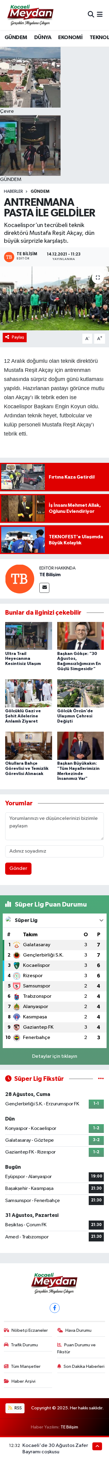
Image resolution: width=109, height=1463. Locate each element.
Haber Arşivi (23, 1381)
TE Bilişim (50, 574)
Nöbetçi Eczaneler (30, 1330)
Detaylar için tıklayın (54, 1056)
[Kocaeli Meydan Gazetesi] (31, 14)
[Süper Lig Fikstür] (101, 1078)
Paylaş (18, 337)
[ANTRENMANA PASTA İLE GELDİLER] (54, 298)
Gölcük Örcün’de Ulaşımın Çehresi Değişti (75, 716)
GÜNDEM (16, 37)
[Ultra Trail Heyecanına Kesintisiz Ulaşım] (28, 635)
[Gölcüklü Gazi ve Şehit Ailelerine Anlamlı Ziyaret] (28, 693)
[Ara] (91, 15)
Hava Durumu (78, 1330)
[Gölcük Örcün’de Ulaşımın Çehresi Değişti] (80, 693)
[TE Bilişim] (19, 578)
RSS (18, 1408)
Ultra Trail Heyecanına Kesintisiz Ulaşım (23, 659)
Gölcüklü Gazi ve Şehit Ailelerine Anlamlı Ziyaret (23, 716)
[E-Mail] (44, 588)
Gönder (18, 868)
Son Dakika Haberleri (84, 1366)
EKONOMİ (70, 37)
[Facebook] (55, 1308)
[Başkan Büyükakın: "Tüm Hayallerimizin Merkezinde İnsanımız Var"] (80, 745)
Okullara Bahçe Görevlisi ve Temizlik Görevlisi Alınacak (26, 768)
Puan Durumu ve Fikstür (76, 1348)
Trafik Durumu (24, 1345)
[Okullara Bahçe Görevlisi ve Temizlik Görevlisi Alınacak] (28, 745)
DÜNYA (42, 37)
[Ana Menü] (100, 15)
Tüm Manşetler (26, 1366)
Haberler (13, 191)
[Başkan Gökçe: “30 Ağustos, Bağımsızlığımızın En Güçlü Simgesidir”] (80, 635)
